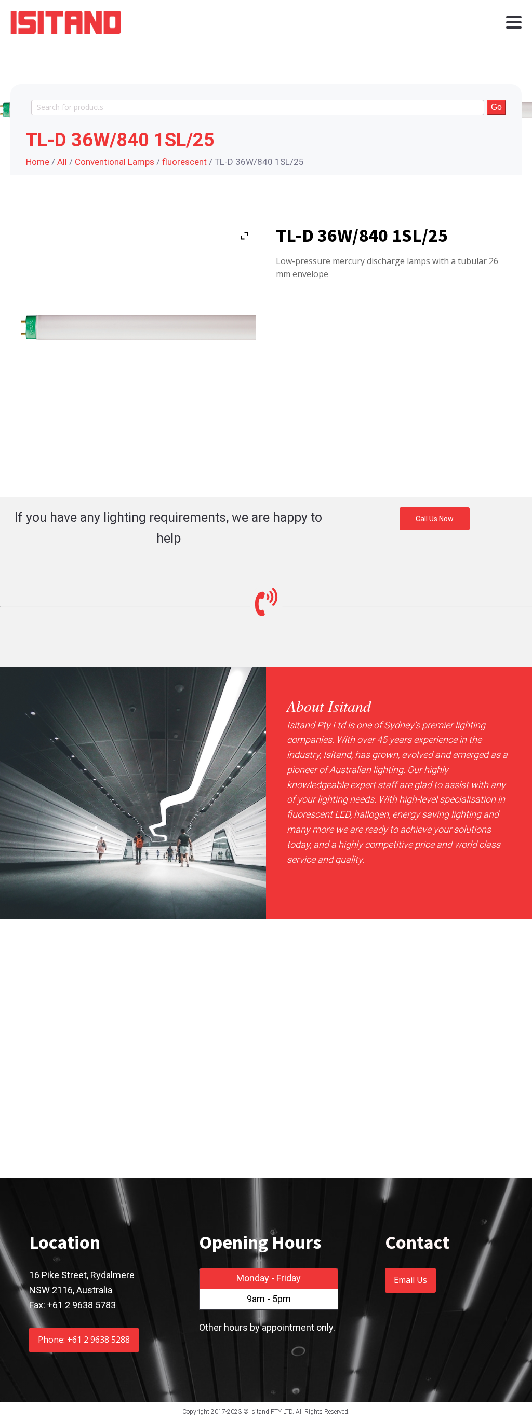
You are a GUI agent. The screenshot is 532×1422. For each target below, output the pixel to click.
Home (37, 162)
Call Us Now (435, 519)
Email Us (410, 1280)
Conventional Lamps (114, 162)
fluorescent (184, 162)
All (62, 162)
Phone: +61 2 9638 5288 (84, 1339)
